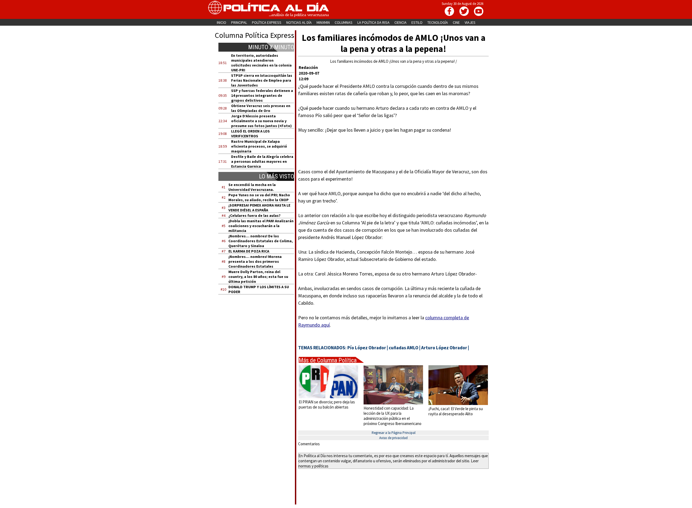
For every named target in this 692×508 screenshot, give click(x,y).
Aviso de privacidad (393, 438)
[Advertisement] (259, 350)
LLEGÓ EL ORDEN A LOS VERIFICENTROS (250, 133)
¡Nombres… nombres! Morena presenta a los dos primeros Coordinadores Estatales (255, 261)
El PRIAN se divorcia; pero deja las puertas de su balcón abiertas (327, 404)
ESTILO (416, 22)
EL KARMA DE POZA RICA (248, 251)
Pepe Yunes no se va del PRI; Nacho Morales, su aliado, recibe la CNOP (259, 197)
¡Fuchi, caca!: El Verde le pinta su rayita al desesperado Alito (455, 411)
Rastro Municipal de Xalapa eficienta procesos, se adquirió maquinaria (259, 146)
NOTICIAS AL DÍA (299, 22)
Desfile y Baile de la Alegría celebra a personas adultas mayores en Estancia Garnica (262, 161)
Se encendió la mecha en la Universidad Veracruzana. (252, 187)
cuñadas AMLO (403, 348)
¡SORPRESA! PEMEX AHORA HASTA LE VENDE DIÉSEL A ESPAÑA (259, 208)
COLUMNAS (343, 22)
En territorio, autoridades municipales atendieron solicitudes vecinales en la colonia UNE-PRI (261, 62)
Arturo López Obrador (444, 348)
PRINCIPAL (239, 22)
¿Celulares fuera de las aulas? (254, 215)
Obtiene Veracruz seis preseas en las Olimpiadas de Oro (260, 108)
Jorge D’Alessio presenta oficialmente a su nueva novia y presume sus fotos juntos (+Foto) (261, 121)
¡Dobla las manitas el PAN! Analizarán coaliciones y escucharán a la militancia (261, 225)
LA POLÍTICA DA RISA (373, 22)
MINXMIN (323, 22)
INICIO (221, 22)
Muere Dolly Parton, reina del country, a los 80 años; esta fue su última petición (258, 276)
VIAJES (470, 22)
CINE (456, 22)
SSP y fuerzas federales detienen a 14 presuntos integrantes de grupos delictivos (262, 95)
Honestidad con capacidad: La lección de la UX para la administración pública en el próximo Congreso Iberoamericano (392, 416)
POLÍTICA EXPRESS (266, 22)
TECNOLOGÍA (437, 22)
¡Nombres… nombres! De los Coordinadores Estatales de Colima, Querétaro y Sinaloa (260, 241)
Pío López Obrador (366, 348)
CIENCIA (400, 22)
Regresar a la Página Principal (393, 432)
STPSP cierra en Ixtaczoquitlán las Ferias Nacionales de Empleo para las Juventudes (261, 80)
